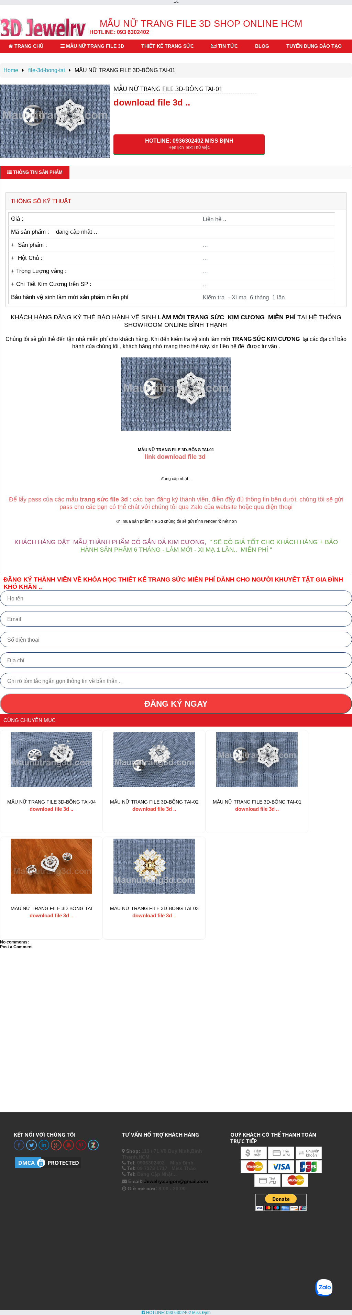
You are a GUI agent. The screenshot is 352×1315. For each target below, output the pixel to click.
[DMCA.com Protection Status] (48, 1168)
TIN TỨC (227, 46)
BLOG (262, 46)
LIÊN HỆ (23, 59)
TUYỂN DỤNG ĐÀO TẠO (314, 46)
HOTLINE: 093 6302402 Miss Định (178, 1312)
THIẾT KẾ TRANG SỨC (167, 46)
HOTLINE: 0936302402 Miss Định (189, 144)
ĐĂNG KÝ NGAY (176, 703)
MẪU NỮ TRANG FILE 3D (94, 46)
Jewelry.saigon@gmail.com (176, 1181)
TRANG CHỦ (28, 46)
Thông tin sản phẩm (37, 172)
